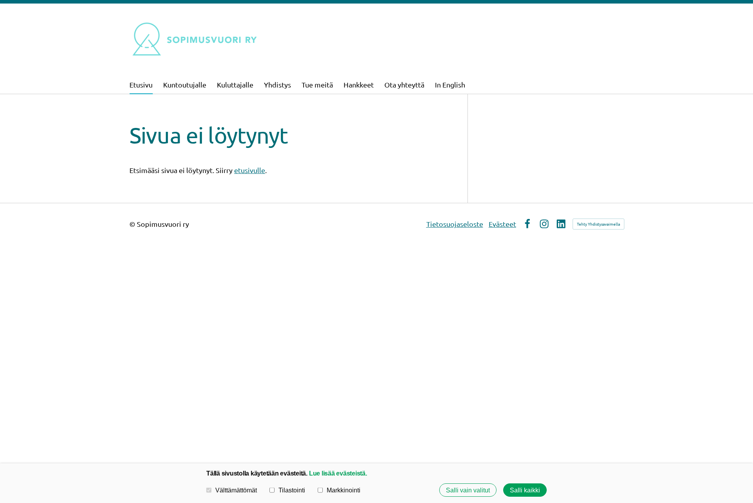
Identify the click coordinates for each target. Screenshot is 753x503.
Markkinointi (343, 490)
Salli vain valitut (468, 490)
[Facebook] (527, 224)
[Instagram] (544, 224)
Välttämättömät (236, 490)
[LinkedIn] (561, 224)
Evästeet (502, 224)
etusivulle (249, 170)
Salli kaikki (525, 490)
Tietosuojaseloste (454, 224)
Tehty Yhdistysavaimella (598, 224)
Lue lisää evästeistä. (338, 473)
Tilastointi (291, 490)
